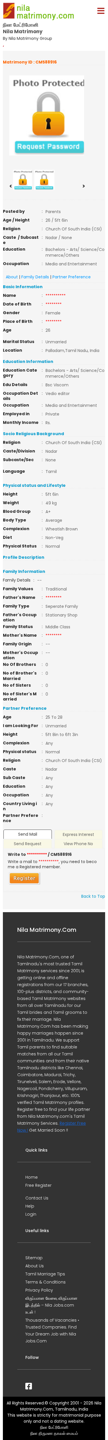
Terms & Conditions (45, 1282)
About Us (34, 1266)
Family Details (35, 277)
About (12, 277)
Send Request (27, 844)
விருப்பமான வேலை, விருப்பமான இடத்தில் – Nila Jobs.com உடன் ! (51, 1305)
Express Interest (78, 834)
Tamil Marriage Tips (45, 1274)
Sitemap (34, 1258)
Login (30, 1214)
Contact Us (36, 1198)
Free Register (38, 1185)
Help (29, 1206)
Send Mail (27, 834)
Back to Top (93, 896)
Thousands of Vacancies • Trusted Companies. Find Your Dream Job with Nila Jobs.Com (52, 1330)
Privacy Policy (39, 1290)
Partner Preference (71, 277)
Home (31, 1177)
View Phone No (78, 844)
